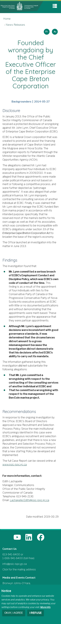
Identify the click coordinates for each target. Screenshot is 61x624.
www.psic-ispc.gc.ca (14, 464)
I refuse (35, 612)
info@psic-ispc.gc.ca (14, 563)
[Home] (21, 6)
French (46, 30)
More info (45, 607)
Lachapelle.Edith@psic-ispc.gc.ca (29, 500)
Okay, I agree (13, 612)
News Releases (15, 24)
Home (7, 18)
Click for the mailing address (19, 569)
